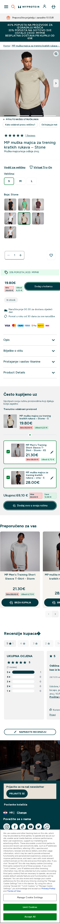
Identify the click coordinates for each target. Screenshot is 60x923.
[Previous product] (48, 614)
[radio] (9, 181)
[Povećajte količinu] (20, 255)
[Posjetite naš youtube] (30, 826)
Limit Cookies (30, 907)
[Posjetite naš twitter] (38, 826)
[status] (14, 255)
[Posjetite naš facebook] (14, 826)
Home (6, 45)
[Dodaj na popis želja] (51, 255)
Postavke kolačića (15, 804)
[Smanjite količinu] (8, 255)
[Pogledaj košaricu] (53, 6)
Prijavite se (17, 793)
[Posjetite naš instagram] (6, 826)
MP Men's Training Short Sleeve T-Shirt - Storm (20, 576)
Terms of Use (14, 891)
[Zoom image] (56, 53)
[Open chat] (46, 826)
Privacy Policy (48, 888)
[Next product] (55, 614)
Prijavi (53, 714)
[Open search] (13, 6)
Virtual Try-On (43, 167)
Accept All (29, 916)
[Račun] (45, 6)
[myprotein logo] (28, 6)
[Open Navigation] (6, 6)
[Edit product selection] (52, 452)
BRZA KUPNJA (22, 602)
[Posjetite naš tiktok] (22, 826)
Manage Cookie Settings (30, 897)
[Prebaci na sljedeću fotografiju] (56, 83)
